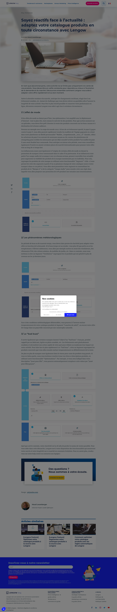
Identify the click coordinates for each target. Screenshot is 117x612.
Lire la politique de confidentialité (50, 309)
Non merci (46, 314)
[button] (4, 609)
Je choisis (58, 314)
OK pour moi (70, 314)
